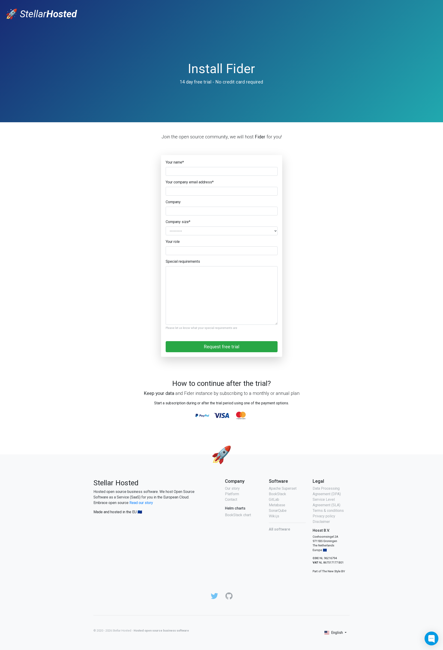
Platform (232, 494)
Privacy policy (324, 516)
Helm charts (235, 508)
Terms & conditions (328, 510)
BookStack (277, 494)
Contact (231, 499)
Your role (173, 241)
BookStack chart (238, 515)
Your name (175, 162)
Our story (232, 488)
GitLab (274, 499)
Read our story (141, 503)
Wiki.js (274, 516)
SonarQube (278, 510)
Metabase (277, 505)
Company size (178, 222)
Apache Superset (282, 488)
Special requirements (183, 261)
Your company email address (190, 182)
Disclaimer (321, 521)
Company (173, 202)
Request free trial (221, 346)
